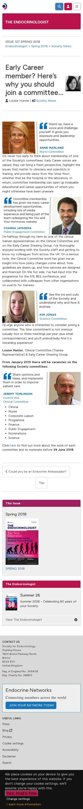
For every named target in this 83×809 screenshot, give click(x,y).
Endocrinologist (16, 46)
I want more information (24, 804)
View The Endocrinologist (24, 619)
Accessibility (10, 750)
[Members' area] (68, 6)
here (13, 445)
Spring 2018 (39, 46)
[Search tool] (59, 6)
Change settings (18, 799)
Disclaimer (9, 756)
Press (6, 724)
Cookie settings (13, 743)
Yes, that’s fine (22, 793)
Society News (61, 46)
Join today (31, 705)
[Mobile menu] (77, 6)
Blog (5, 730)
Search (6, 763)
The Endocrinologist (27, 22)
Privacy (7, 737)
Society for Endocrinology (18, 646)
